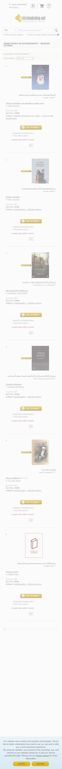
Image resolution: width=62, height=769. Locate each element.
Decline (40, 764)
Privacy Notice (42, 755)
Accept (21, 764)
